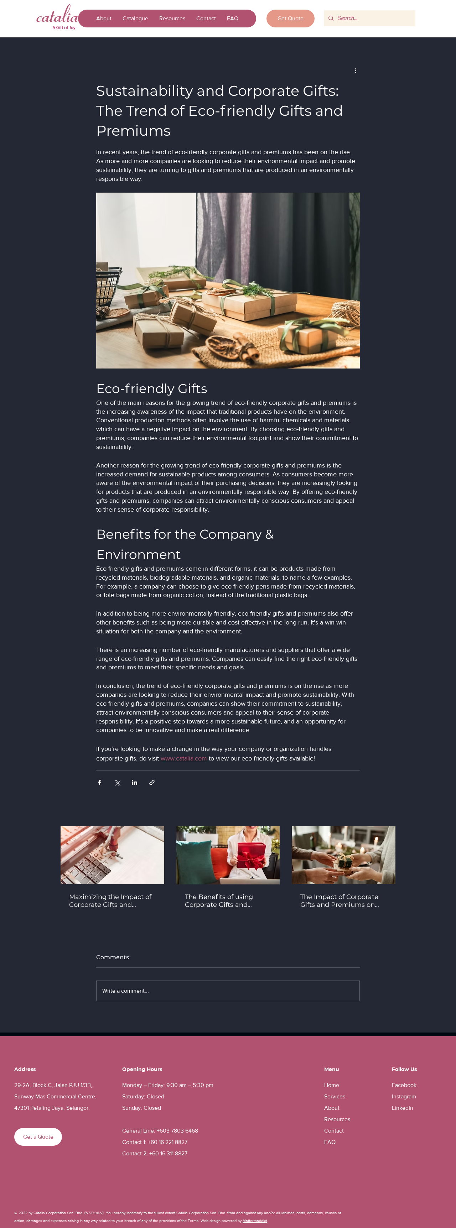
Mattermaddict (255, 1220)
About (332, 1108)
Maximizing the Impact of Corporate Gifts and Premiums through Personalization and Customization (110, 901)
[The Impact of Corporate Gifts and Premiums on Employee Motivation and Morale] (343, 855)
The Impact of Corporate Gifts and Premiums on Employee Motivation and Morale (341, 901)
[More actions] (355, 70)
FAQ (330, 1142)
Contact (334, 1131)
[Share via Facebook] (99, 782)
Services (334, 1096)
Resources (337, 1119)
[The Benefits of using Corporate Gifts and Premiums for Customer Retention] (228, 855)
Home (331, 1085)
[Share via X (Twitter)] (117, 782)
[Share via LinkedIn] (134, 782)
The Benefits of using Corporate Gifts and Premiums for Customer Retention (224, 901)
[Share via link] (152, 782)
